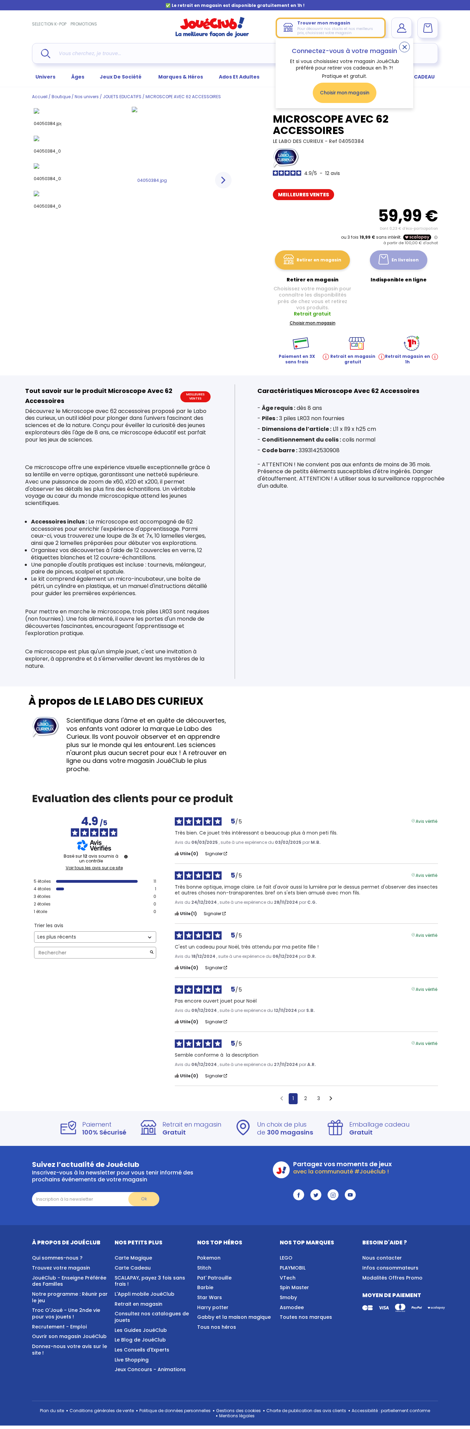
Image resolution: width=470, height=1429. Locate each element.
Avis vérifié (426, 820)
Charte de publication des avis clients (306, 1411)
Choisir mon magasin (344, 93)
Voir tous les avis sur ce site (94, 868)
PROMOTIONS (84, 24)
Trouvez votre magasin (61, 1267)
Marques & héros (180, 76)
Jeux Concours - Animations (150, 1369)
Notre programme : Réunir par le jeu (70, 1297)
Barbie (205, 1287)
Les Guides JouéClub (141, 1330)
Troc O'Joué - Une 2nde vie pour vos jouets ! (66, 1313)
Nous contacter (382, 1257)
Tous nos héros (216, 1327)
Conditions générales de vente (102, 1411)
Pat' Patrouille (214, 1277)
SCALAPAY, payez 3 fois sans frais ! (150, 1281)
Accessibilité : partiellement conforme (391, 1411)
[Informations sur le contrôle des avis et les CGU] (126, 856)
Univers (45, 76)
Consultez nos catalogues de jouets (152, 1317)
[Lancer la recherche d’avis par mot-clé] (151, 953)
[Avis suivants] (331, 1099)
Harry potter (212, 1307)
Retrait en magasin (138, 1304)
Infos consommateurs (390, 1267)
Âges (77, 76)
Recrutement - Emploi (59, 1326)
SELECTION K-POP (49, 24)
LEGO (286, 1257)
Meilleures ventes (303, 194)
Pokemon (209, 1257)
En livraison (405, 260)
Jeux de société (121, 76)
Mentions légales (237, 1416)
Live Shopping (132, 1359)
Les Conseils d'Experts (142, 1349)
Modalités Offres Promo (392, 1277)
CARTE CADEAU (415, 76)
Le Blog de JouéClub (140, 1339)
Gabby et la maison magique (234, 1317)
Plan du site (52, 1411)
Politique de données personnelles (175, 1411)
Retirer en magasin (319, 260)
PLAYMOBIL (293, 1267)
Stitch (204, 1267)
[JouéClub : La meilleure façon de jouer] (212, 36)
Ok (144, 1199)
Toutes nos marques (306, 1317)
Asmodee (292, 1307)
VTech (288, 1277)
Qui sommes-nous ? (57, 1257)
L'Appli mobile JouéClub (144, 1294)
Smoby (288, 1297)
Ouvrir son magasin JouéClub (69, 1336)
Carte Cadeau (133, 1267)
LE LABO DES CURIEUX (299, 141)
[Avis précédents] (281, 1098)
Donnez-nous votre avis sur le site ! (69, 1349)
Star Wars (209, 1297)
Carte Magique (133, 1257)
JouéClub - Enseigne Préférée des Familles (69, 1281)
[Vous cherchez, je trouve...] (45, 53)
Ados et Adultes (239, 76)
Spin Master (294, 1287)
